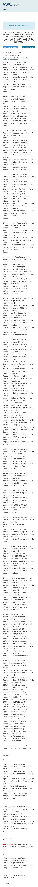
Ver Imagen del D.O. (28, 47)
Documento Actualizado (11, 47)
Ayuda (7, 883)
